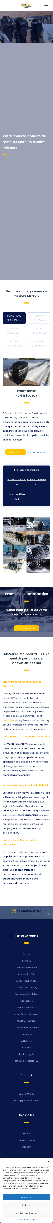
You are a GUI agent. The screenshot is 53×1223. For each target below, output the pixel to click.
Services (26, 960)
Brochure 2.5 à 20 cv (17, 481)
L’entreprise (26, 1034)
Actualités (26, 1040)
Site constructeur (36, 452)
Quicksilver (8, 720)
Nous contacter (26, 628)
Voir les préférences (27, 1213)
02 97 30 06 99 (26, 1093)
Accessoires (26, 1000)
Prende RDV (15, 452)
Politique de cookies (26, 1219)
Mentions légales (26, 1054)
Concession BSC (26, 974)
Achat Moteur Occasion (26, 1027)
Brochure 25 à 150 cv (36, 481)
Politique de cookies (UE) (26, 1060)
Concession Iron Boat (26, 980)
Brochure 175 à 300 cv (17, 496)
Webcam (26, 1146)
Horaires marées (26, 1140)
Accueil (26, 954)
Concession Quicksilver (26, 994)
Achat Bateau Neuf (26, 1007)
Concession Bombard (26, 967)
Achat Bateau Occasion (26, 1014)
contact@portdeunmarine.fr (26, 1100)
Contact (26, 1047)
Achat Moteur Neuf (26, 1020)
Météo (26, 1133)
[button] (48, 1161)
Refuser (26, 1205)
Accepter (26, 1197)
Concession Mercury (26, 987)
